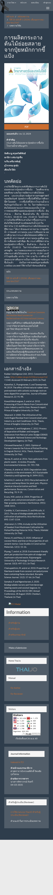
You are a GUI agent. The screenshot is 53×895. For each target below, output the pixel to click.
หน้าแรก (23, 3)
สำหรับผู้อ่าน (14, 623)
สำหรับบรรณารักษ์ (16, 634)
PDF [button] (27, 126)
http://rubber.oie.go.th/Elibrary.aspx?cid (28, 377)
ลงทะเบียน (35, 3)
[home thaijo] (26, 669)
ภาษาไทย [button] (11, 3)
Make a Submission (18, 647)
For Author (15, 688)
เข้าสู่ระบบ (47, 3)
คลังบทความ (23, 16)
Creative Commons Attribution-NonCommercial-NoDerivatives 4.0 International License (25, 315)
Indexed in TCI (17, 762)
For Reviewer (17, 693)
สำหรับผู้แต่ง (14, 628)
